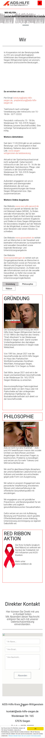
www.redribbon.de (23, 564)
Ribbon (9, 288)
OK (35, 729)
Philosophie (27, 284)
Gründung (10, 284)
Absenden (22, 675)
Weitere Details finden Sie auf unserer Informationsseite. (24, 736)
